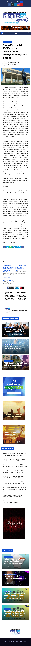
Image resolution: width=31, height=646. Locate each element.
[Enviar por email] (13, 247)
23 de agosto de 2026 (11, 581)
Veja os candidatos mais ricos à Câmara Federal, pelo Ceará (14, 596)
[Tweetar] (7, 247)
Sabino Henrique (14, 62)
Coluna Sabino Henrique (9, 574)
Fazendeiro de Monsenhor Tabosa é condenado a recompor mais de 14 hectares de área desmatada (10, 295)
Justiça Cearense (8, 557)
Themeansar (15, 643)
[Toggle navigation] (15, 33)
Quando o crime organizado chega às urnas (13, 578)
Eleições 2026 (7, 591)
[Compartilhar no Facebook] (4, 247)
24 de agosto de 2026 (11, 563)
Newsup (25, 641)
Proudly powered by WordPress (10, 641)
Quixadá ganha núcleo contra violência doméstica (14, 561)
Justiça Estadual (7, 42)
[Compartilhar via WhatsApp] (10, 247)
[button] (28, 33)
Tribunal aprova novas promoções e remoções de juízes (8, 279)
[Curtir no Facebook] (22, 247)
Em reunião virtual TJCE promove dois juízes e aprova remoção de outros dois (20, 267)
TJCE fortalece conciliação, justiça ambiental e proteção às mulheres (15, 365)
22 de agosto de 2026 (11, 598)
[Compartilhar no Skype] (19, 247)
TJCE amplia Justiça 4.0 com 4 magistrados (14, 347)
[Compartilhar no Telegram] (16, 247)
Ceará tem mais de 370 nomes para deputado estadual (14, 613)
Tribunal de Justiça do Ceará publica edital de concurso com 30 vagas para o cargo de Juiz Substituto (21, 295)
